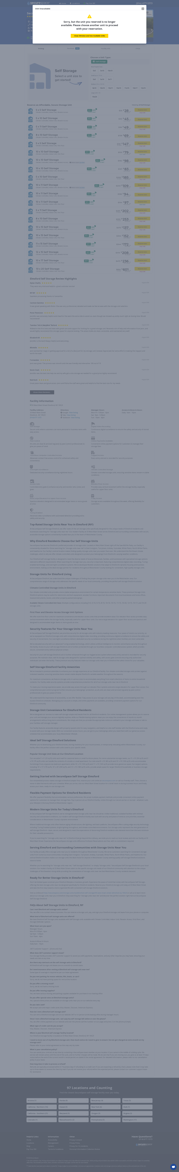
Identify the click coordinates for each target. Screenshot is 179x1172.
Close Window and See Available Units (89, 36)
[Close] (143, 9)
